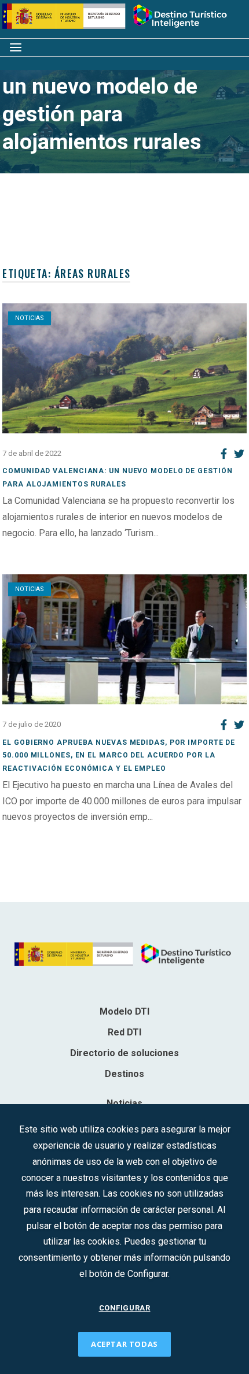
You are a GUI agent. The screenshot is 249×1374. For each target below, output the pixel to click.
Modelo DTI (124, 1011)
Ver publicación (33, 548)
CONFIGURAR (125, 1308)
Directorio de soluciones (124, 1053)
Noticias (29, 318)
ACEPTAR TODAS (124, 1344)
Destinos (124, 1073)
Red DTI (124, 1032)
